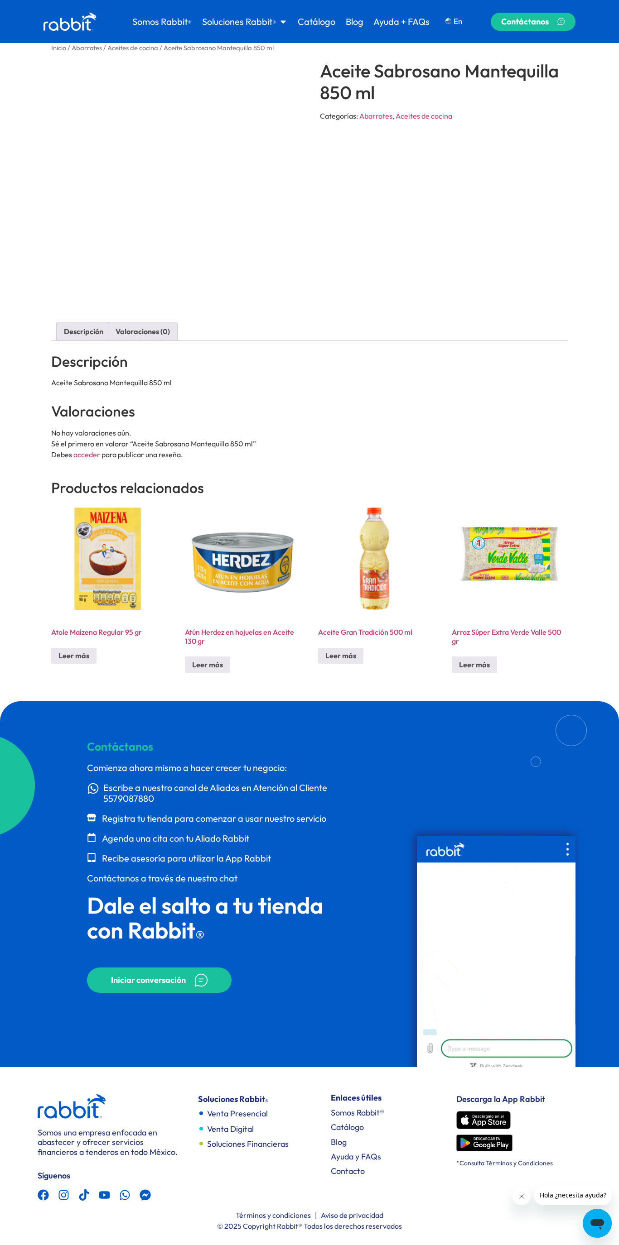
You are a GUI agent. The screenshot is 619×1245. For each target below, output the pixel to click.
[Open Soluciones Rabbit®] (283, 21)
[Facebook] (43, 1195)
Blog (339, 1142)
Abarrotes (87, 47)
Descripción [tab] (83, 331)
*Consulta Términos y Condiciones (504, 1163)
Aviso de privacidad (352, 1215)
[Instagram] (63, 1195)
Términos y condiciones (273, 1215)
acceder (86, 454)
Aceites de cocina (132, 47)
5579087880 (128, 798)
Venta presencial (237, 1113)
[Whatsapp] (125, 1195)
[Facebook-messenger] (145, 1195)
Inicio (58, 47)
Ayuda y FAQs (356, 1156)
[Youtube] (104, 1195)
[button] (159, 980)
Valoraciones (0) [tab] (143, 331)
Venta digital (230, 1129)
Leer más (73, 655)
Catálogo (347, 1127)
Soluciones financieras (248, 1144)
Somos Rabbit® (357, 1112)
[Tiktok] (84, 1195)
